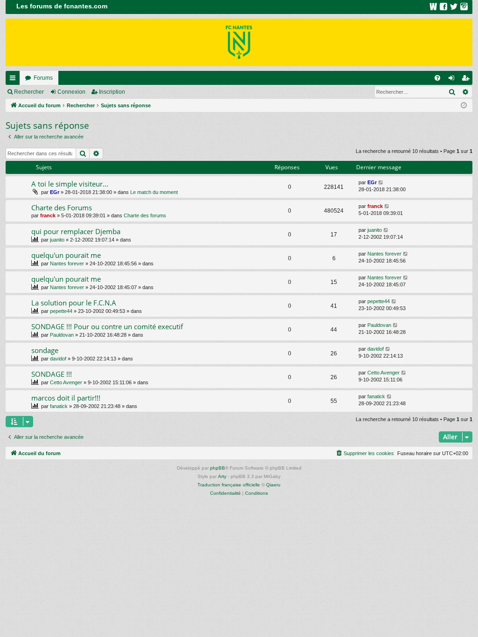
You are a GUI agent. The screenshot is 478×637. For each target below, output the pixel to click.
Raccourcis (14, 80)
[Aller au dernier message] (381, 182)
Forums (43, 78)
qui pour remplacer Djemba (75, 231)
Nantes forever (67, 263)
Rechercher (29, 92)
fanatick (59, 406)
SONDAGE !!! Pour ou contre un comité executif (107, 326)
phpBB (217, 468)
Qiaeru (273, 484)
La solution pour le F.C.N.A (73, 302)
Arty (222, 476)
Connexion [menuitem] (453, 80)
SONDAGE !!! (51, 374)
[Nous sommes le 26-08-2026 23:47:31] (464, 105)
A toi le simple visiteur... (69, 183)
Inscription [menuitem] (467, 80)
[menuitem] (437, 78)
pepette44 (61, 311)
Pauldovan (62, 335)
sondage (44, 350)
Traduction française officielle (228, 484)
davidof (58, 358)
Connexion (71, 92)
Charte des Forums (61, 207)
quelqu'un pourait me (66, 255)
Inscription (112, 92)
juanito (57, 239)
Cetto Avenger (66, 382)
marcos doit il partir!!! (65, 397)
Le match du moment (154, 192)
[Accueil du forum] (239, 42)
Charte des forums (145, 215)
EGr (54, 192)
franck (48, 215)
